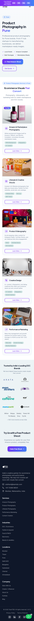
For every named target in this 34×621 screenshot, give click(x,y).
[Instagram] (9, 617)
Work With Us (6, 585)
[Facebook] (19, 617)
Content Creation (7, 515)
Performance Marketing (9, 512)
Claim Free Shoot (16, 449)
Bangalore (5, 564)
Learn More (15, 151)
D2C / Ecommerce (8, 526)
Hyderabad (5, 568)
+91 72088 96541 (11, 488)
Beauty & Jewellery (8, 540)
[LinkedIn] (14, 617)
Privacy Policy (10, 613)
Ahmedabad (6, 574)
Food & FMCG (6, 533)
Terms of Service (22, 613)
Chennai (4, 571)
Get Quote (8, 68)
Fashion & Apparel (8, 530)
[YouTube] (24, 617)
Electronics (5, 536)
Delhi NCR (5, 561)
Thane (4, 554)
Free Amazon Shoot (14, 62)
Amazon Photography (9, 502)
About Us (5, 592)
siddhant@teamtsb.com (13, 484)
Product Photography (9, 505)
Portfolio (4, 596)
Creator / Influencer (8, 589)
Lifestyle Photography (9, 509)
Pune (3, 558)
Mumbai (4, 551)
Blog (3, 599)
